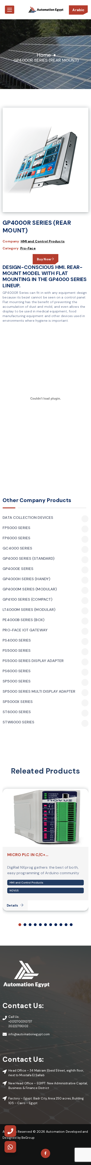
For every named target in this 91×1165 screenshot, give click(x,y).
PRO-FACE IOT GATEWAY (25, 630)
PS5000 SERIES (17, 650)
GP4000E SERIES (18, 568)
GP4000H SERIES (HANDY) (26, 579)
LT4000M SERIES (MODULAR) (29, 609)
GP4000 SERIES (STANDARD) (28, 558)
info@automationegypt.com (29, 1034)
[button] (19, 924)
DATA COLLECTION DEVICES (28, 517)
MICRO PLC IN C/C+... (27, 854)
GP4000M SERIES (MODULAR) (30, 589)
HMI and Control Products (43, 241)
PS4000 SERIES (17, 640)
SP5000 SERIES (17, 681)
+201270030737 (20, 1021)
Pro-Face (28, 248)
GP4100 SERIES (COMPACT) (27, 599)
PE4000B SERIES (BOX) (23, 620)
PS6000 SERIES (17, 671)
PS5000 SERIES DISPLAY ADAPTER (33, 661)
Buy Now (44, 259)
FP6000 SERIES (16, 538)
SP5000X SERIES (18, 701)
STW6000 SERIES (18, 722)
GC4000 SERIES (17, 548)
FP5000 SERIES (16, 528)
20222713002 (18, 1026)
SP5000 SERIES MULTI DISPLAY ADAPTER (39, 691)
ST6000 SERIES (17, 712)
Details (12, 905)
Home (44, 55)
